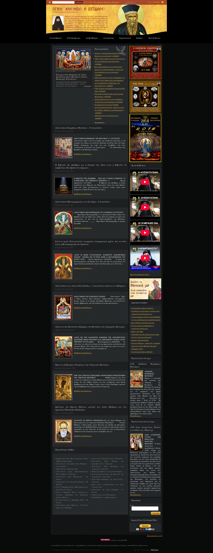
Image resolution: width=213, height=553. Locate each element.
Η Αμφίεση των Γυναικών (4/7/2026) (106, 105)
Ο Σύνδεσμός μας (73, 38)
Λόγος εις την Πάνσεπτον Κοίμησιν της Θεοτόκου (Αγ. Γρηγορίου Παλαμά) (90, 326)
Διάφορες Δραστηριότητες (140, 340)
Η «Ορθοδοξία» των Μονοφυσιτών (104, 497)
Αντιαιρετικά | (92, 545)
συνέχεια (87, 86)
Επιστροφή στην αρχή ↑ (155, 536)
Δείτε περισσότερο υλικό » (140, 274)
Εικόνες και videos (137, 331)
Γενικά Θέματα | (56, 545)
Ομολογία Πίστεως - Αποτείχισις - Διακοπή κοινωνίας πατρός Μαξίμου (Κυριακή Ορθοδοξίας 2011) (145, 346)
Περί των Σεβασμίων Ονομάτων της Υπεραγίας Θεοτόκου (82, 364)
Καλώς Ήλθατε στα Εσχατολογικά (142, 323)
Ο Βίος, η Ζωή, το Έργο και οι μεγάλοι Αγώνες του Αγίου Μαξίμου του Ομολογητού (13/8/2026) (110, 61)
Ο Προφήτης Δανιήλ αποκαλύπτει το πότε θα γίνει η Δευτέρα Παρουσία (145, 335)
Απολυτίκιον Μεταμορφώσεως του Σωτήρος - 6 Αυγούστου (82, 201)
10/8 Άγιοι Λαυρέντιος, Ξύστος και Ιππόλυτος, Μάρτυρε (145, 428)
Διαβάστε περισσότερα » (83, 154)
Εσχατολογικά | (103, 545)
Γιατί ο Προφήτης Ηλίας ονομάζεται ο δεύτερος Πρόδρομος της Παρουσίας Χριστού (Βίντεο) (72, 494)
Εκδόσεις (139, 38)
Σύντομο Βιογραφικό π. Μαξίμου (142, 308)
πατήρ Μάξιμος (92, 38)
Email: (132, 505)
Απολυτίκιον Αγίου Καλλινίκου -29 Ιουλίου (107, 458)
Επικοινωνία (143, 545)
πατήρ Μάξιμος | (81, 545)
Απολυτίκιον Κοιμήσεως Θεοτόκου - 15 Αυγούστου (78, 127)
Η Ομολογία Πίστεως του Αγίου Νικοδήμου (107, 471)
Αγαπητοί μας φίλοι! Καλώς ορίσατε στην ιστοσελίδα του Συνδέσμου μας (145, 312)
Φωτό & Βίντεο (154, 38)
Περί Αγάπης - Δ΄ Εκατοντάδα (67, 469)
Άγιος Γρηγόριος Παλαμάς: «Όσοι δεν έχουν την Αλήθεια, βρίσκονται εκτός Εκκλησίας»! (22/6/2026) (109, 110)
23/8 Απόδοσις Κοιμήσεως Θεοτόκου (106, 2)
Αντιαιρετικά (108, 38)
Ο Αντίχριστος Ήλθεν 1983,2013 (141, 352)
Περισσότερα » (135, 416)
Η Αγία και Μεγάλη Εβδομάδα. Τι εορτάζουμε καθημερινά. (142, 327)
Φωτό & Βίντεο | (133, 545)
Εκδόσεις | (124, 545)
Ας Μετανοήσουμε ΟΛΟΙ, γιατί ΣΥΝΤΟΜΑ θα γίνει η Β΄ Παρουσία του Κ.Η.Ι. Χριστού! (146, 318)
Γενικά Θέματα (56, 38)
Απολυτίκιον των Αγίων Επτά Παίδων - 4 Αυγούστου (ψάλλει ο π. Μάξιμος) (90, 285)
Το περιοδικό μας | (114, 545)
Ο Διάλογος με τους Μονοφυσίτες (104, 495)
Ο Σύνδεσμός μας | (69, 545)
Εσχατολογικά (125, 38)
